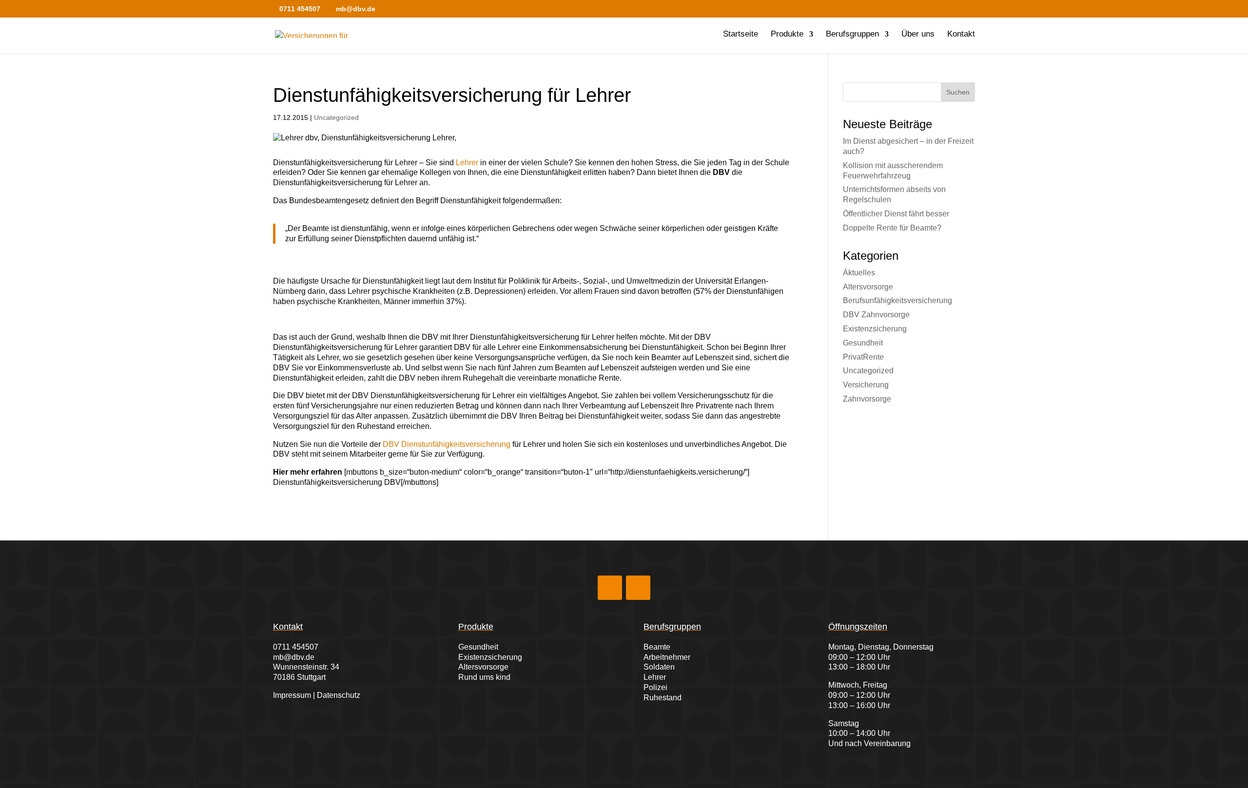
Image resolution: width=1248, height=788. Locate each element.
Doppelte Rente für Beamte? (892, 228)
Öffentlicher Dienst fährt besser (896, 214)
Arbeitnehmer (667, 657)
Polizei (655, 687)
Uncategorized (336, 117)
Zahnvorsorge (867, 399)
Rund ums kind (484, 677)
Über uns (918, 34)
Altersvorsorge (868, 287)
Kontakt (961, 34)
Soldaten (659, 667)
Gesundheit (863, 343)
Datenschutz (338, 695)
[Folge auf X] (638, 588)
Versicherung (866, 385)
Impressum (292, 695)
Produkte (787, 34)
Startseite (740, 34)
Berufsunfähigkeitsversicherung (897, 300)
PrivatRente (863, 357)
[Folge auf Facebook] (610, 588)
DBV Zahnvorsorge (876, 314)
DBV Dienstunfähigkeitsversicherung (446, 444)
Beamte (657, 647)
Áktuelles (859, 273)
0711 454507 (295, 647)
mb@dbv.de (293, 657)
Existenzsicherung (875, 329)
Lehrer (467, 162)
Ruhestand (663, 697)
